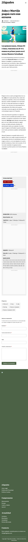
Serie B (3, 507)
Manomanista (5, 501)
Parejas (4, 503)
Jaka (17, 304)
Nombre (4, 326)
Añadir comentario (7, 346)
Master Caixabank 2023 (9, 310)
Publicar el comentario (9, 363)
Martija (5, 307)
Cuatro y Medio (6, 505)
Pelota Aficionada (6, 522)
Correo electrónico (7, 332)
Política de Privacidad (7, 490)
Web (3, 339)
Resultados (5, 518)
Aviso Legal (5, 488)
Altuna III (5, 304)
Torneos (13, 22)
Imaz (12, 304)
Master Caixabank (6, 22)
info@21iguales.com (7, 533)
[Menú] (25, 2)
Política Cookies (6, 492)
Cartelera (4, 516)
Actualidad (4, 520)
